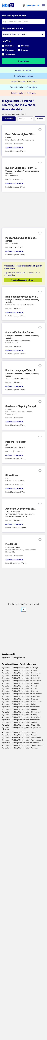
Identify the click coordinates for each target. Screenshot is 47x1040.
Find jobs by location (12, 28)
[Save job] (40, 129)
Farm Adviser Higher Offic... (20, 134)
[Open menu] (43, 5)
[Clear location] (42, 34)
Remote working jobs (23, 76)
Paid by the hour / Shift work (23, 93)
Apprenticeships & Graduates (23, 81)
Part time (9, 45)
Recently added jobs (23, 70)
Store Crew (11, 475)
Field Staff (11, 544)
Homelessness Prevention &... (21, 296)
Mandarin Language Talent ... (21, 237)
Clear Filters (8, 118)
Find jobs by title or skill (14, 15)
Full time (25, 45)
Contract (25, 50)
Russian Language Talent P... (21, 167)
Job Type (6, 41)
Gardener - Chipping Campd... (21, 406)
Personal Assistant (15, 441)
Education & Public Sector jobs (23, 87)
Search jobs (23, 61)
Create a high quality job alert (22, 280)
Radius (40, 118)
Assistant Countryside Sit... (20, 508)
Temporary (10, 54)
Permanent (10, 50)
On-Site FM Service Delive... (20, 332)
